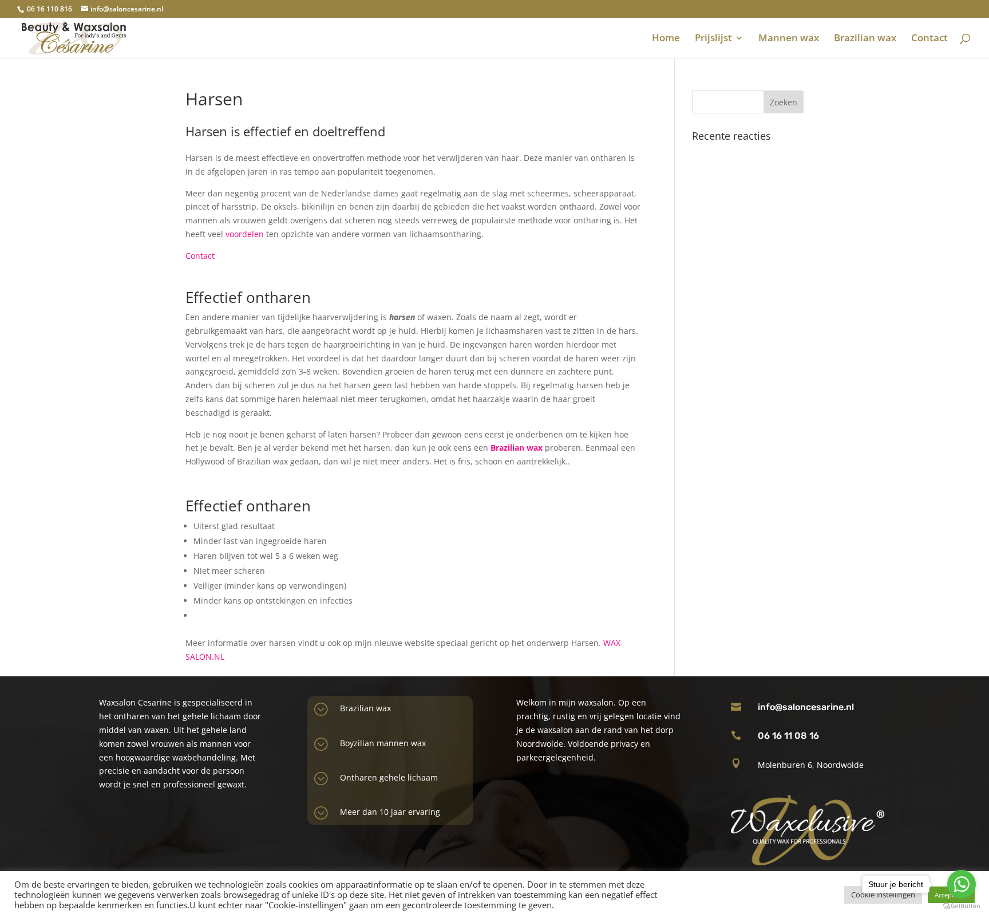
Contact (929, 39)
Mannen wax (788, 39)
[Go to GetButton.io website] (961, 906)
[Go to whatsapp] (961, 884)
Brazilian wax (865, 39)
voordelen (245, 233)
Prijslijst (713, 39)
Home (666, 39)
